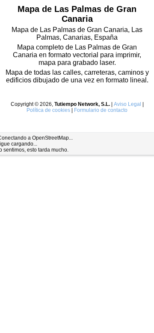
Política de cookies (48, 110)
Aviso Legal (127, 104)
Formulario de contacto (100, 110)
